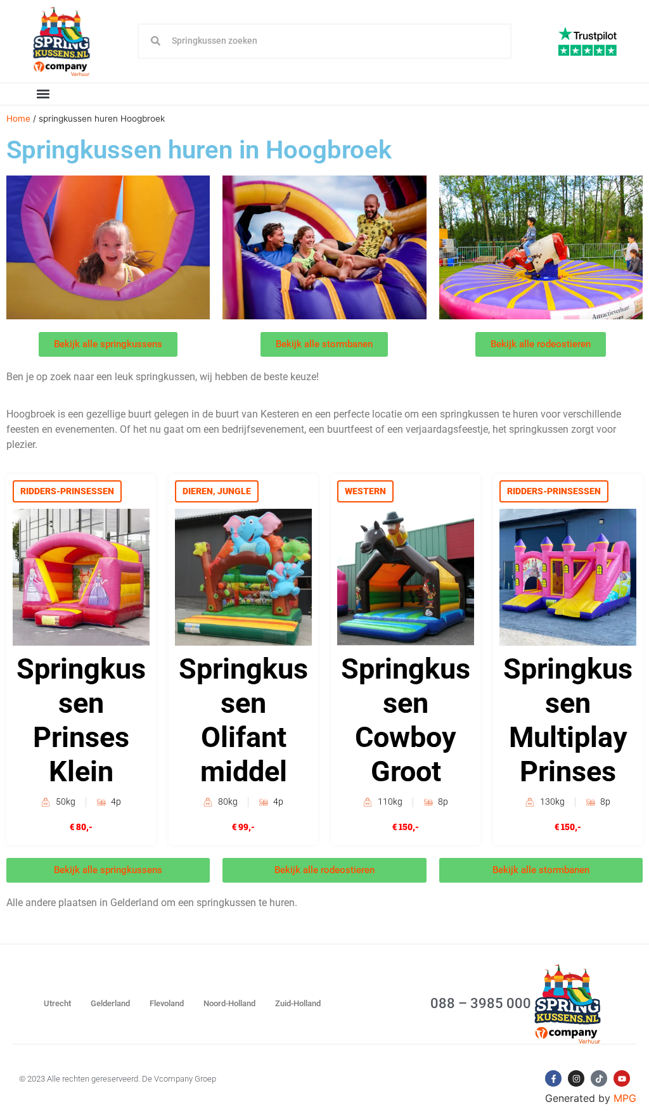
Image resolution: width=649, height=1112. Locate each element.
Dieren (198, 491)
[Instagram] (576, 1078)
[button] (42, 94)
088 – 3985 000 (480, 1003)
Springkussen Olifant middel (243, 720)
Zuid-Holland (298, 1003)
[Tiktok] (599, 1078)
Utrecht (57, 1003)
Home (18, 118)
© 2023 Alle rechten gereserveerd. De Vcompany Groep (117, 1078)
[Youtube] (622, 1078)
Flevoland (167, 1003)
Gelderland (110, 1003)
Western (365, 491)
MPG (625, 1098)
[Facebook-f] (553, 1078)
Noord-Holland (229, 1003)
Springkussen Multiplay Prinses (568, 720)
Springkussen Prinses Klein (81, 720)
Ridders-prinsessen (67, 491)
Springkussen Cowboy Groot (405, 720)
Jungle (234, 491)
